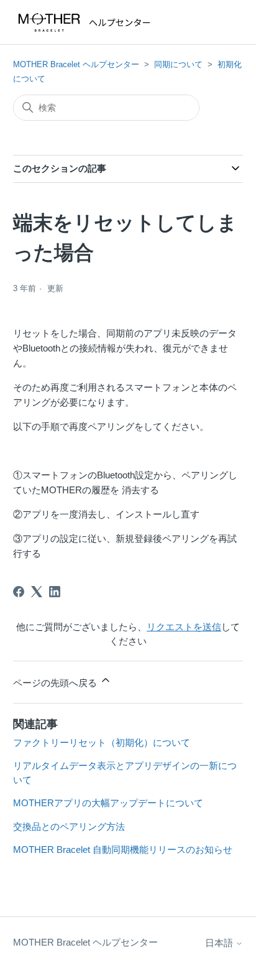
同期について (178, 64)
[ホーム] (87, 22)
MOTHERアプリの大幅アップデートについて (108, 803)
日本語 (220, 943)
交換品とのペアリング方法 (69, 826)
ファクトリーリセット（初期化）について (101, 742)
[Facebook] (18, 591)
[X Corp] (36, 591)
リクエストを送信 (184, 626)
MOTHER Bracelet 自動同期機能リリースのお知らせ (122, 849)
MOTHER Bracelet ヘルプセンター (76, 64)
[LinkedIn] (54, 591)
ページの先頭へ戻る (56, 682)
